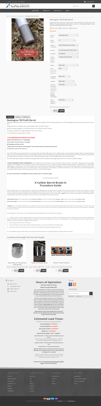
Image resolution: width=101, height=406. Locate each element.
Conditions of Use (11, 383)
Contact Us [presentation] (26, 117)
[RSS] (74, 284)
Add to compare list (65, 28)
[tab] (10, 117)
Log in (15, 1)
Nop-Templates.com (71, 401)
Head (27, 140)
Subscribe (72, 296)
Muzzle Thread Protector (62, 263)
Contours (46, 173)
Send (91, 293)
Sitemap (32, 391)
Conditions (75, 158)
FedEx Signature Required (52, 101)
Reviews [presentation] (18, 117)
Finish (52, 68)
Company (9, 388)
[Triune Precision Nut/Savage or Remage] (17, 251)
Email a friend (74, 28)
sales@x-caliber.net (48, 304)
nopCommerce (59, 401)
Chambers (53, 53)
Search (93, 6)
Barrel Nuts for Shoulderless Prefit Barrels (17, 263)
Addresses (54, 378)
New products (77, 376)
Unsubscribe (78, 296)
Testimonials (10, 391)
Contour (52, 50)
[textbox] (82, 6)
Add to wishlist (55, 28)
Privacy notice (10, 381)
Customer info (55, 376)
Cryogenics (53, 76)
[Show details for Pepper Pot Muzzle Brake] (39, 251)
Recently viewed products (80, 378)
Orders (53, 381)
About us (9, 386)
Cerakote (52, 81)
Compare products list (79, 381)
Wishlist (53, 383)
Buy (56, 110)
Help (31, 381)
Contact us (32, 376)
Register (9, 1)
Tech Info (9, 376)
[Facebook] (70, 284)
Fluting (52, 65)
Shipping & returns (11, 378)
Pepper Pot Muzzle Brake (39, 263)
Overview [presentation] (10, 117)
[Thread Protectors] (61, 251)
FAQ (69, 158)
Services (32, 388)
